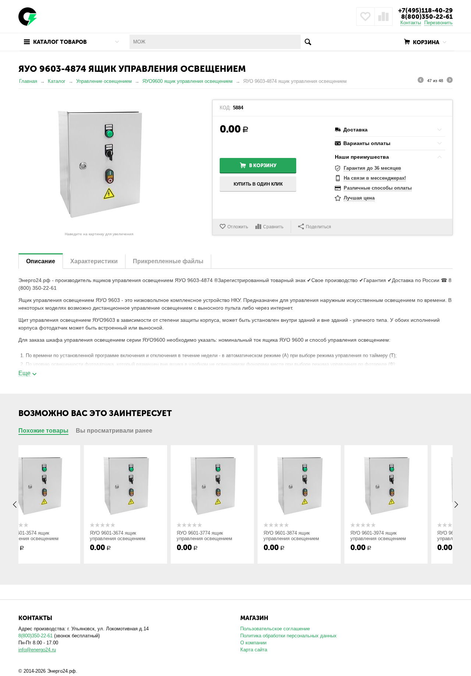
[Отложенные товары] (365, 16)
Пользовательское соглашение (275, 628)
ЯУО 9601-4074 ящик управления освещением (402, 535)
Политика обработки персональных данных (288, 635)
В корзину (262, 165)
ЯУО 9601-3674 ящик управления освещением (54, 535)
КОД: (225, 107)
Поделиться (318, 226)
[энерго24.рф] (27, 16)
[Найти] (308, 42)
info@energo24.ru (37, 649)
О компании (253, 642)
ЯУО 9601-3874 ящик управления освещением (228, 535)
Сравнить (273, 226)
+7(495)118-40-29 (425, 10)
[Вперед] (450, 81)
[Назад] (421, 81)
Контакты (410, 22)
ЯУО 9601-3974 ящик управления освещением (315, 535)
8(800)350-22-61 (427, 16)
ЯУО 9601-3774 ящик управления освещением (141, 535)
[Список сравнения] (383, 16)
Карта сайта (253, 649)
